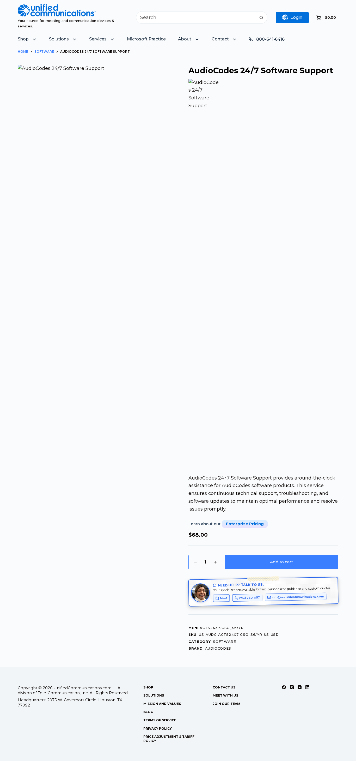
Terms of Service (159, 720)
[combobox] (195, 17)
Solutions (153, 695)
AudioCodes (218, 648)
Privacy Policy (157, 728)
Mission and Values (162, 704)
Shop (148, 687)
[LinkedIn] (307, 687)
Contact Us (224, 687)
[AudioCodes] (203, 274)
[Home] (57, 8)
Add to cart (281, 561)
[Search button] (261, 17)
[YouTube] (300, 687)
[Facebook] (284, 687)
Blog (148, 712)
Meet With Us (225, 695)
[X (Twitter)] (292, 687)
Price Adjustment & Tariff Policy (168, 739)
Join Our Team (226, 704)
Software (224, 641)
